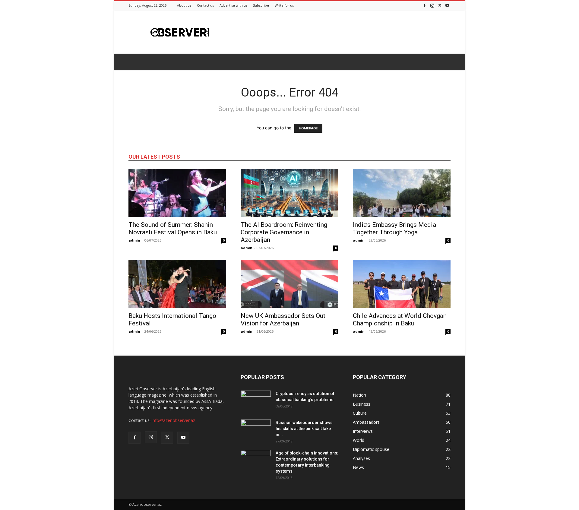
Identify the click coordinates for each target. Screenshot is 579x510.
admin (134, 240)
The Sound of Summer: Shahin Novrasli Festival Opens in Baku (172, 228)
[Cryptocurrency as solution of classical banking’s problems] (256, 401)
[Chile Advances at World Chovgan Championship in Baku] (402, 284)
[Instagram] (432, 5)
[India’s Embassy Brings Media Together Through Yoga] (402, 193)
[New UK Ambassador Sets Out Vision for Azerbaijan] (289, 284)
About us (184, 5)
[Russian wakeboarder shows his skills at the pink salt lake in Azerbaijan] (256, 430)
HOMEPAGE (308, 128)
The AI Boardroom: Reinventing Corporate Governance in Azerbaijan (284, 232)
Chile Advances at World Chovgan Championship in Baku (400, 319)
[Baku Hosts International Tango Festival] (177, 284)
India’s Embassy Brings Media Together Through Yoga (394, 228)
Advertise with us (233, 5)
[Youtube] (447, 5)
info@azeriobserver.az (173, 420)
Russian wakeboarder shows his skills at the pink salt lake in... (304, 428)
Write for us (284, 5)
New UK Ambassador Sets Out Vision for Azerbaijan (283, 319)
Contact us (205, 5)
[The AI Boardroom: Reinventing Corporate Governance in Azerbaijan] (289, 193)
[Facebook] (424, 5)
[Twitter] (439, 5)
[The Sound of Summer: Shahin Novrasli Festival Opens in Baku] (177, 193)
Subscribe (261, 5)
